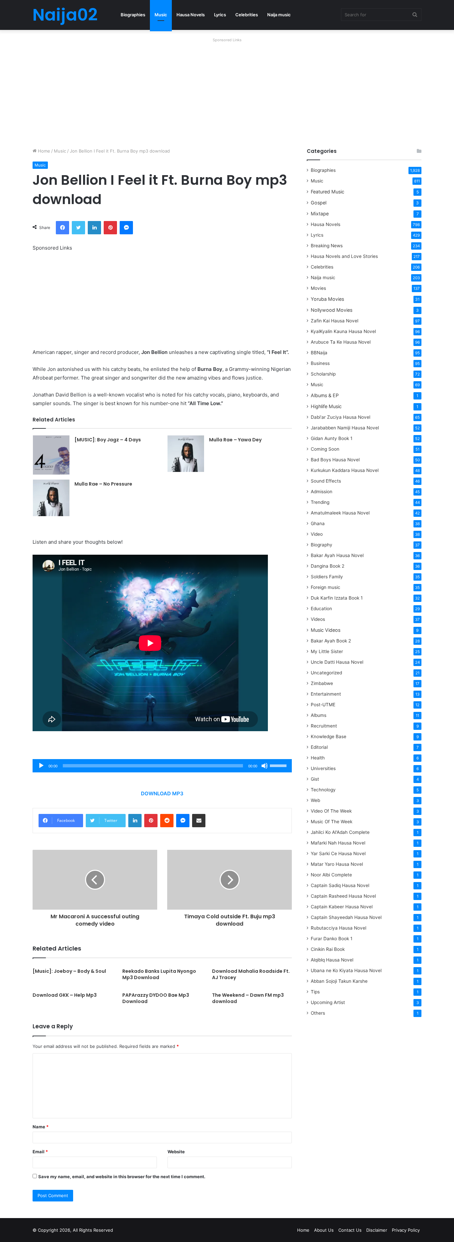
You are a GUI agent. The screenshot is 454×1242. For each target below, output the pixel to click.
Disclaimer (376, 1230)
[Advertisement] (227, 91)
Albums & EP (325, 395)
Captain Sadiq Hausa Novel (340, 885)
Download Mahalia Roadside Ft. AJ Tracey (251, 974)
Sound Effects (326, 481)
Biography (321, 544)
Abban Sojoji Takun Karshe (339, 981)
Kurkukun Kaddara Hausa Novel (345, 470)
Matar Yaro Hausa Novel (337, 864)
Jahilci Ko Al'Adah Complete (340, 832)
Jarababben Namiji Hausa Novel (345, 427)
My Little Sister (327, 651)
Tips (315, 991)
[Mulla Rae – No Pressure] (51, 498)
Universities (323, 768)
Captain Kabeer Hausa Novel (342, 906)
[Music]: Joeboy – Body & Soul (69, 971)
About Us (324, 1230)
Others (318, 1013)
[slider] (279, 765)
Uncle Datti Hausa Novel (337, 662)
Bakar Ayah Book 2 (331, 640)
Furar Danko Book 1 (331, 938)
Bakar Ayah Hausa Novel (337, 555)
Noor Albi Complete (331, 874)
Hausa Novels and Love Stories (344, 256)
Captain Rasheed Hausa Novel (343, 896)
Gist (315, 779)
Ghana (318, 523)
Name (41, 1126)
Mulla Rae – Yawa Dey (235, 439)
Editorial (319, 747)
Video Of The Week (331, 811)
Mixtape (320, 213)
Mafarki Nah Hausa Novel (338, 843)
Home (43, 151)
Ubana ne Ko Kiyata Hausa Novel (346, 970)
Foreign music (325, 587)
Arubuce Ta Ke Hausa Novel (341, 342)
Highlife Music (326, 406)
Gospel (318, 202)
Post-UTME (323, 704)
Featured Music (327, 191)
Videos (318, 619)
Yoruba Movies (327, 299)
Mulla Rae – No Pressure (103, 484)
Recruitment (324, 726)
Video (317, 534)
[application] (162, 765)
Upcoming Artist (328, 1002)
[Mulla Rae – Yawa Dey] (186, 453)
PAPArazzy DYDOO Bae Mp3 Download (155, 998)
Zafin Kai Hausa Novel (334, 320)
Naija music (279, 14)
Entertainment (326, 694)
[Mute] (264, 765)
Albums (318, 715)
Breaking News (327, 245)
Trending (320, 502)
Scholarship (323, 374)
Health (318, 757)
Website (176, 1151)
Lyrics (220, 14)
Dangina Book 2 (327, 566)
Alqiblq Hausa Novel (332, 959)
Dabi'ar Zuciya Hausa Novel (340, 417)
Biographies (133, 14)
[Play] (41, 765)
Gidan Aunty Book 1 (331, 438)
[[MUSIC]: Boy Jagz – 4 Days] (51, 455)
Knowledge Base (328, 736)
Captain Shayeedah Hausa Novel (346, 917)
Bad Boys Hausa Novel (335, 459)
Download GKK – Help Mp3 (65, 995)
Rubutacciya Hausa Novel (338, 928)
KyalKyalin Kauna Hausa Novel (343, 331)
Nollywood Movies (331, 310)
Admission (321, 491)
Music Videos (325, 630)
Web (315, 800)
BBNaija (319, 352)
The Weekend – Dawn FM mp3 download (248, 998)
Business (320, 363)
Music (161, 14)
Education (321, 608)
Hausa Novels (190, 14)
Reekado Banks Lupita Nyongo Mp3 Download (159, 974)
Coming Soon (325, 449)
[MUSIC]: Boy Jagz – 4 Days (107, 439)
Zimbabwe (322, 683)
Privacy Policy (406, 1230)
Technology (323, 789)
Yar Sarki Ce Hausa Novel (338, 853)
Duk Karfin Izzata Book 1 (337, 598)
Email (40, 1151)
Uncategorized (326, 672)
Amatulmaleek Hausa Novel (340, 512)
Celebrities (246, 14)
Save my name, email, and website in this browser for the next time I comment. (121, 1176)
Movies (318, 288)
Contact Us (350, 1230)
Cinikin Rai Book (328, 949)
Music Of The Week (331, 821)
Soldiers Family (327, 576)
